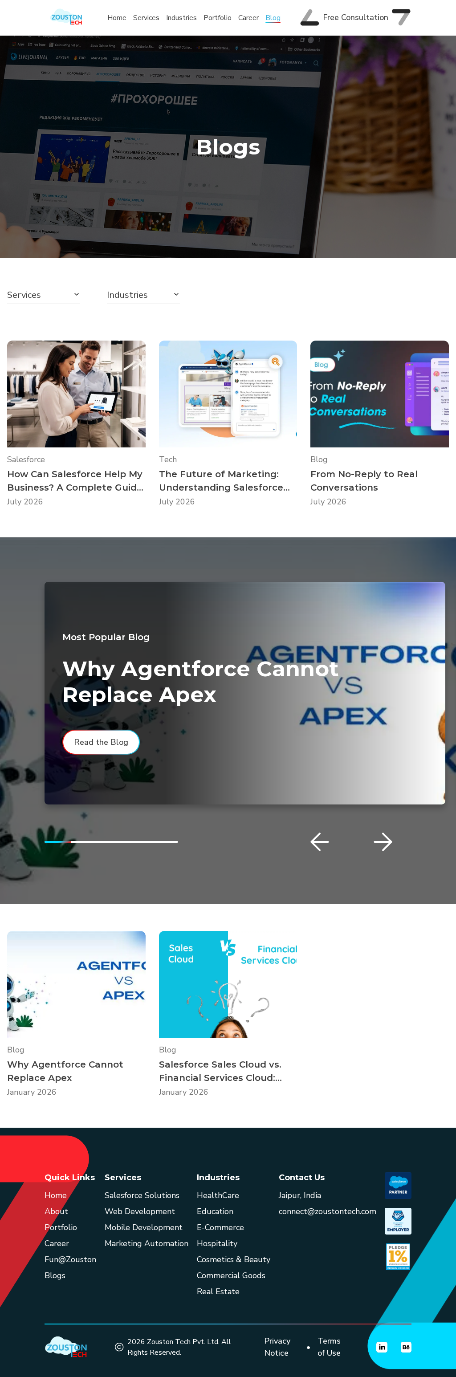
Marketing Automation (146, 1243)
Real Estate (218, 1291)
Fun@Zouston (70, 1259)
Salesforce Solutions (142, 1195)
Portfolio (218, 18)
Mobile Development (144, 1227)
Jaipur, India (300, 1195)
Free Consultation (355, 17)
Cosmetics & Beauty (233, 1259)
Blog (273, 18)
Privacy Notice (277, 1347)
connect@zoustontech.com (327, 1211)
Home (116, 18)
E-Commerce (220, 1227)
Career (248, 18)
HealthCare (218, 1195)
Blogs (55, 1275)
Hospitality (217, 1243)
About (56, 1211)
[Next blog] (382, 841)
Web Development (140, 1211)
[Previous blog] (319, 842)
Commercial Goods (231, 1275)
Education (215, 1211)
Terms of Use (329, 1347)
